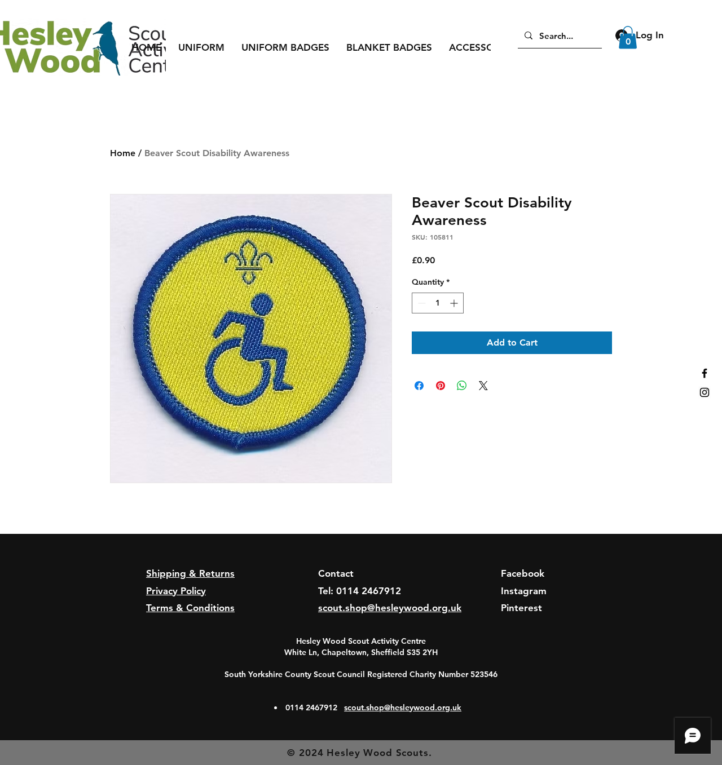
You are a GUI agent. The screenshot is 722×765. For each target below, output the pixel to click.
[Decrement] (420, 303)
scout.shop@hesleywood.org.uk (402, 707)
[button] (201, 47)
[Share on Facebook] (419, 385)
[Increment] (455, 303)
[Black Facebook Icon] (704, 373)
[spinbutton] (438, 303)
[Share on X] (483, 385)
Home (122, 153)
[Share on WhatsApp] (462, 385)
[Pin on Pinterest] (440, 385)
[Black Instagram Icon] (704, 392)
